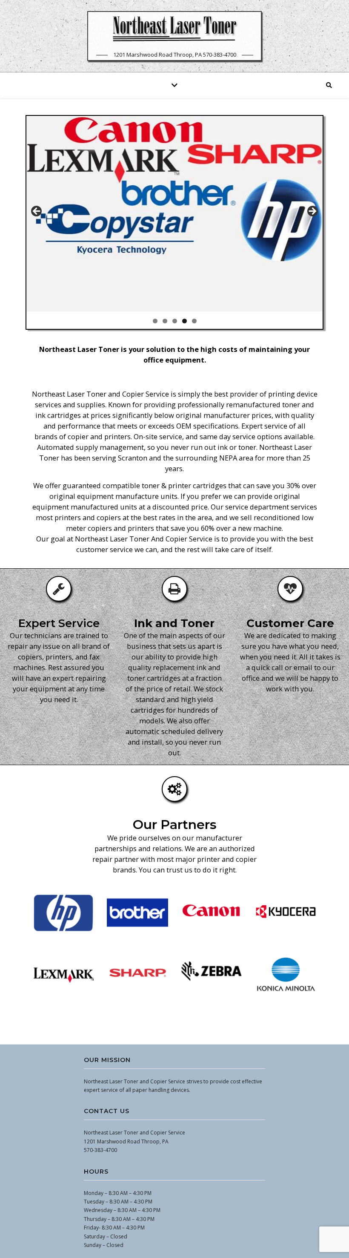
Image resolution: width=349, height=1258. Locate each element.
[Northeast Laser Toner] (174, 28)
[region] (174, 222)
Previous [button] (37, 211)
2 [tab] (165, 321)
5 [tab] (194, 321)
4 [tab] (184, 321)
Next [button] (312, 211)
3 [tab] (174, 321)
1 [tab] (155, 321)
